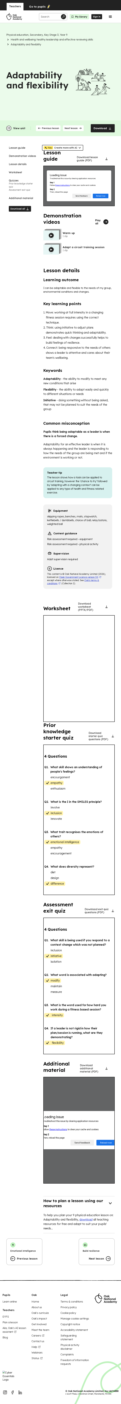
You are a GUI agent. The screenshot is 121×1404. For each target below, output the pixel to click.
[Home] (14, 16)
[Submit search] (63, 16)
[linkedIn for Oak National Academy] (20, 1392)
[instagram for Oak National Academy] (5, 1392)
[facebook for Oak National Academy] (12, 1392)
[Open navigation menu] (110, 16)
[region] (79, 669)
